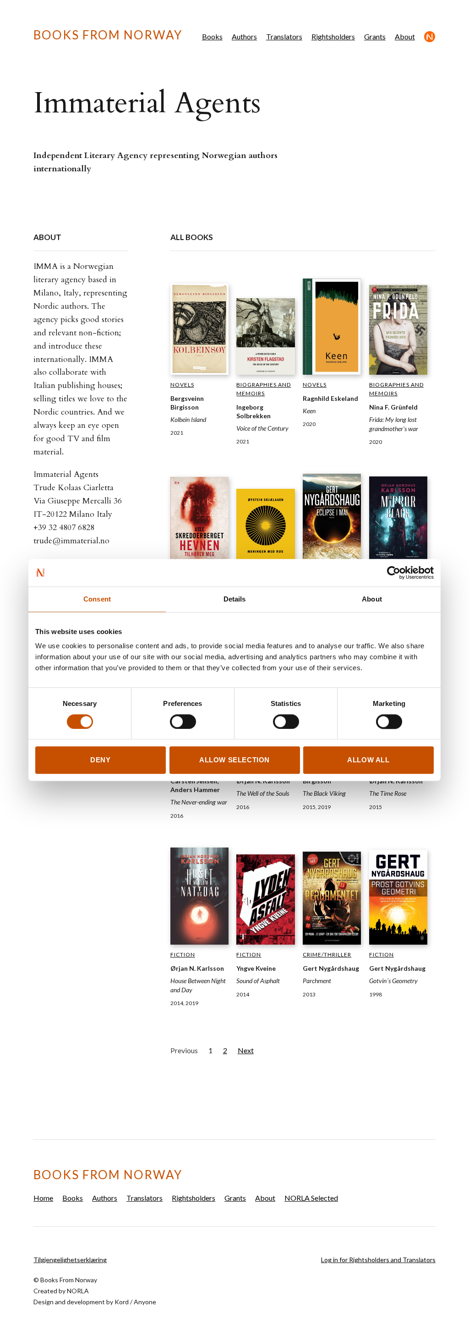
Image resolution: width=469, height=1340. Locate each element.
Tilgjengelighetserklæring (70, 1259)
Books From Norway (107, 34)
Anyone (145, 1302)
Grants (375, 36)
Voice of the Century (262, 428)
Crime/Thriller (327, 954)
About (405, 36)
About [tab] (372, 599)
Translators (284, 36)
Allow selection (234, 760)
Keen (309, 411)
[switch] (183, 721)
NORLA (78, 1291)
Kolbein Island (188, 419)
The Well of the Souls (262, 793)
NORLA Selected (430, 37)
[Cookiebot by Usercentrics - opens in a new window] (394, 573)
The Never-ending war (198, 802)
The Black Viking (324, 793)
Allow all (368, 760)
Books (212, 36)
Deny (100, 760)
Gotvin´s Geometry (393, 980)
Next (246, 1050)
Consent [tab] (97, 599)
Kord (122, 1302)
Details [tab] (235, 599)
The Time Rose (387, 793)
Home (43, 1197)
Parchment (317, 980)
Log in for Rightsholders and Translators (378, 1259)
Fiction (182, 954)
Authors (244, 36)
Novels (182, 384)
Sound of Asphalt (258, 980)
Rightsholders (333, 36)
